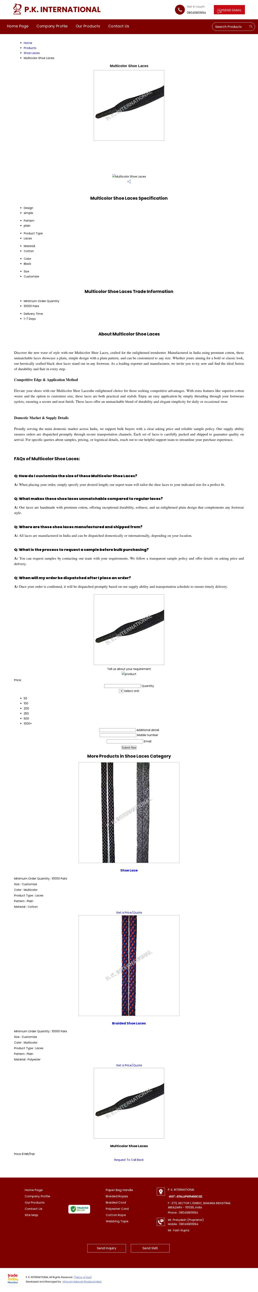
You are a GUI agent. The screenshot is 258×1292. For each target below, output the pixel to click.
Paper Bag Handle (119, 1190)
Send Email (232, 10)
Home (28, 43)
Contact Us (118, 26)
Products (30, 48)
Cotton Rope (116, 1215)
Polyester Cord (117, 1209)
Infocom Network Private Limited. (82, 1281)
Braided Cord (116, 1202)
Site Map (31, 1215)
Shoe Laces (32, 53)
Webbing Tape (117, 1221)
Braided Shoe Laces (129, 1023)
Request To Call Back (129, 1160)
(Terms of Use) (83, 1277)
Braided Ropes (117, 1196)
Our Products (88, 26)
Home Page (17, 26)
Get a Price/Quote (129, 913)
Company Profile (52, 26)
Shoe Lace (129, 870)
